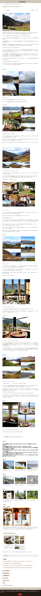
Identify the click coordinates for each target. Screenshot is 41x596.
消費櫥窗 (4, 559)
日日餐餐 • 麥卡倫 (5, 580)
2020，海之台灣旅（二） (31, 485)
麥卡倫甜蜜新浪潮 (5, 573)
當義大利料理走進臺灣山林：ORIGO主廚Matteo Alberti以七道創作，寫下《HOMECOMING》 (17, 561)
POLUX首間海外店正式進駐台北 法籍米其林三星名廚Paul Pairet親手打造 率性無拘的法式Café (17, 567)
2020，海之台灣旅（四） (7, 485)
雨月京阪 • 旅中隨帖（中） (31, 500)
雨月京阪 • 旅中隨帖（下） (19, 500)
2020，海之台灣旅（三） (19, 485)
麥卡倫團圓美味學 (5, 575)
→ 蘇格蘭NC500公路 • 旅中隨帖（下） (13, 437)
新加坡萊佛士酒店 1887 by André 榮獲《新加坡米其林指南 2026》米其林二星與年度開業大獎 (17, 565)
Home (3, 4)
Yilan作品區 (6, 4)
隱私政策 (4, 592)
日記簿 (10, 4)
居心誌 (3, 582)
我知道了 (20, 594)
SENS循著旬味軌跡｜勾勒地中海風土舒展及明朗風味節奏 (12, 563)
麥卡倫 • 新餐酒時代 (6, 570)
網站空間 (3, 585)
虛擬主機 (11, 585)
